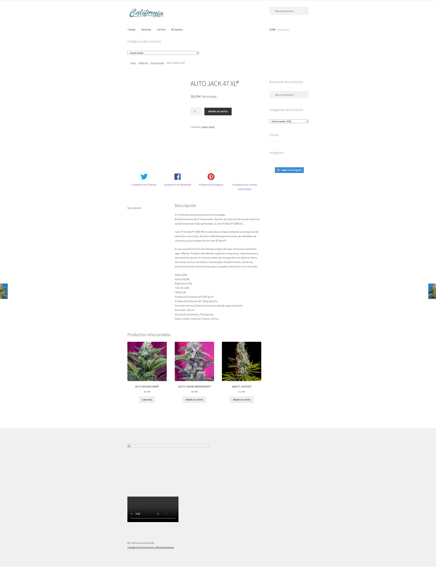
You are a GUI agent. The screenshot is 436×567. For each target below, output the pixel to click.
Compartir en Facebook (177, 184)
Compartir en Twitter (144, 184)
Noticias (146, 29)
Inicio (133, 62)
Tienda (131, 29)
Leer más (147, 399)
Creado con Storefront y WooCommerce (150, 547)
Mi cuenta (177, 29)
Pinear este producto (211, 184)
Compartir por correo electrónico (244, 187)
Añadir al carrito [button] (194, 399)
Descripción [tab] (134, 208)
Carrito (161, 29)
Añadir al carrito (218, 111)
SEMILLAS (143, 62)
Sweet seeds (157, 62)
